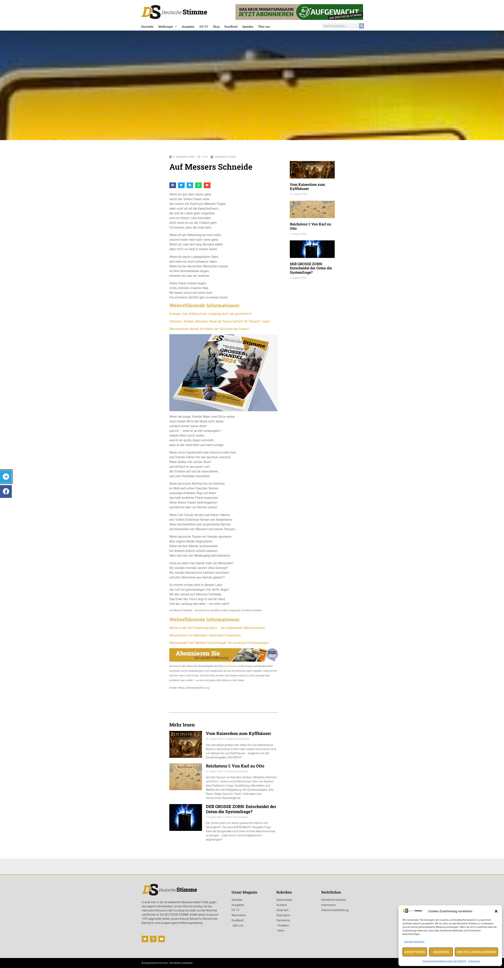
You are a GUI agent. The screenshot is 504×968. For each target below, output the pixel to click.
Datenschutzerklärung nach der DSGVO (444, 961)
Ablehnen (441, 952)
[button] (496, 911)
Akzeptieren (415, 952)
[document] (252, 484)
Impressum (474, 961)
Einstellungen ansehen (476, 952)
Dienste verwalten (414, 941)
